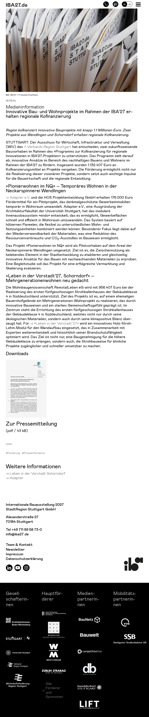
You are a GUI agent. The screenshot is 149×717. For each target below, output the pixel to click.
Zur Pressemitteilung (31, 423)
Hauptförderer (52, 596)
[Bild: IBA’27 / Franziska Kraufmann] (71, 49)
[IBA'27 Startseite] (38, 5)
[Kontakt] (106, 3)
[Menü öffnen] (138, 4)
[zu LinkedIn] (9, 567)
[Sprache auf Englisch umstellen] (127, 3)
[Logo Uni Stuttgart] (18, 652)
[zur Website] (18, 665)
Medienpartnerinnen (88, 598)
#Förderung (13, 453)
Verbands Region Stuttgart (49, 146)
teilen (9, 443)
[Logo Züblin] (54, 671)
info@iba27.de (17, 534)
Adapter (16, 477)
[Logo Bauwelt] (89, 635)
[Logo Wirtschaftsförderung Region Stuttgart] (17, 680)
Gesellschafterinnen (17, 598)
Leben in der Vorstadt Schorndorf (37, 473)
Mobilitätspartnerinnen (124, 598)
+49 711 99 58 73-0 (26, 530)
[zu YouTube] (17, 567)
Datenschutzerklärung (24, 559)
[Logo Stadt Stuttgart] (18, 638)
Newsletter (15, 549)
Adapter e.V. (20, 197)
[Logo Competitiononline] (89, 651)
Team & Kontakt (19, 545)
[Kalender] (115, 3)
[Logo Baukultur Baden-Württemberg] (53, 630)
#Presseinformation (33, 453)
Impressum (14, 554)
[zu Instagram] (26, 567)
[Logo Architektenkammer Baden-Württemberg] (18, 622)
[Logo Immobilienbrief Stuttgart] (89, 687)
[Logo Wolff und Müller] (53, 652)
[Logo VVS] (125, 622)
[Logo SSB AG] (129, 639)
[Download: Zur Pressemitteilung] (29, 388)
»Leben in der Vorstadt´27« (56, 323)
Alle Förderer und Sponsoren (54, 690)
